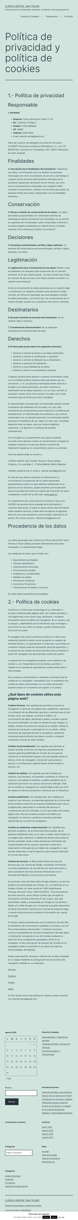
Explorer (12, 976)
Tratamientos (51, 16)
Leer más (61, 1217)
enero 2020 (47, 1127)
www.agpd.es (50, 494)
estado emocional (12, 1176)
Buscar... (9, 1087)
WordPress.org (48, 1162)
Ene (9, 1078)
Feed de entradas (49, 1155)
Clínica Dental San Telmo (22, 6)
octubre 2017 (47, 1137)
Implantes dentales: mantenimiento (57, 1092)
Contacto (68, 16)
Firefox (11, 982)
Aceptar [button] (46, 1217)
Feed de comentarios (51, 1158)
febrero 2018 (47, 1134)
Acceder (45, 1152)
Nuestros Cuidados (30, 16)
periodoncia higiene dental (16, 1186)
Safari (11, 989)
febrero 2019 (47, 1131)
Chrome (12, 969)
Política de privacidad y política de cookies (23, 1206)
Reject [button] (54, 1217)
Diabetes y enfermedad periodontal (57, 1113)
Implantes (9, 1179)
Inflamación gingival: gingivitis (55, 1103)
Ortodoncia (10, 1183)
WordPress (26, 1210)
